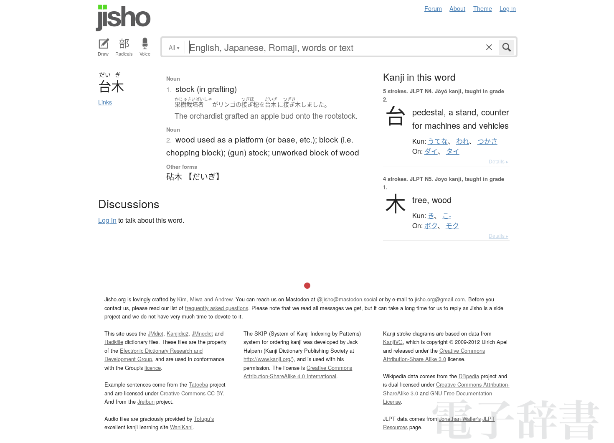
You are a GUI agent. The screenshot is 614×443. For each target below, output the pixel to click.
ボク (430, 225)
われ (462, 141)
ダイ (431, 151)
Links (105, 102)
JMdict (155, 333)
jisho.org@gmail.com (440, 299)
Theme (482, 8)
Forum (433, 8)
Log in (508, 8)
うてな (438, 141)
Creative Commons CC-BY (191, 393)
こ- (446, 215)
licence (153, 368)
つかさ (487, 141)
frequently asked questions (216, 308)
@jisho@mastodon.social (347, 299)
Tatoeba (198, 384)
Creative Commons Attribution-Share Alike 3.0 (434, 354)
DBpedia (469, 376)
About (457, 8)
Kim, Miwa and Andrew (204, 299)
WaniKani (181, 427)
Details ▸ (498, 161)
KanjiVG (393, 342)
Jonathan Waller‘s (460, 419)
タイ (452, 151)
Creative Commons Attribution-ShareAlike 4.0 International (298, 372)
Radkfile (113, 342)
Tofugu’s (204, 419)
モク (452, 225)
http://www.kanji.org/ (268, 359)
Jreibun (146, 401)
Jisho (123, 18)
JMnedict (202, 333)
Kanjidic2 (177, 333)
